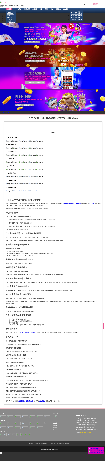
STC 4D (21, 333)
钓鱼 (41, 9)
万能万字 (9, 19)
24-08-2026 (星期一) (76, 12)
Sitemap (67, 443)
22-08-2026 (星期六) (76, 15)
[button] (3, 113)
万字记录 (58, 9)
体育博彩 (34, 9)
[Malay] (91, 4)
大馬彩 (9, 21)
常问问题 (56, 443)
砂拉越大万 (33, 333)
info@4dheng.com (85, 433)
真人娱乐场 (27, 9)
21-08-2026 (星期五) (76, 17)
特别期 (55, 425)
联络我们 (61, 443)
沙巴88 (27, 333)
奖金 (52, 9)
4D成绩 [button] (9, 9)
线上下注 (42, 401)
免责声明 (50, 443)
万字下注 (91, 203)
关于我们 (31, 443)
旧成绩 (55, 427)
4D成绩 (9, 12)
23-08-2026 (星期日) (76, 14)
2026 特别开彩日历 (68, 203)
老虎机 (19, 9)
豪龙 (8, 15)
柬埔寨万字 (10, 14)
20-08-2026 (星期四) (76, 19)
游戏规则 (65, 9)
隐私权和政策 (44, 443)
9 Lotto (9, 17)
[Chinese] (89, 4)
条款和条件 (37, 443)
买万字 (46, 9)
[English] (87, 4)
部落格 (55, 429)
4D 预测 (55, 423)
